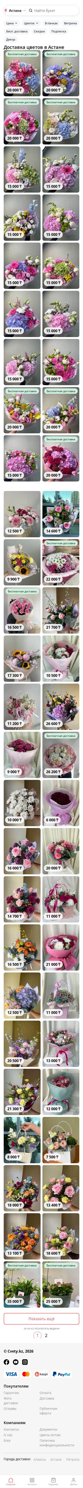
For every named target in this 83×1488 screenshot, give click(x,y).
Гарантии (11, 1393)
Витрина (70, 23)
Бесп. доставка (16, 31)
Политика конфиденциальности (51, 1442)
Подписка (58, 31)
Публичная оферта (48, 1410)
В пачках (51, 23)
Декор (10, 39)
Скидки (39, 31)
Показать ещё (41, 1318)
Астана (56, 1459)
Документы (48, 1429)
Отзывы (10, 1408)
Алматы (40, 1459)
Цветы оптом (50, 1435)
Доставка (47, 1398)
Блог (7, 1440)
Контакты (11, 1429)
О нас (8, 1435)
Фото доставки (11, 1400)
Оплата (45, 1393)
